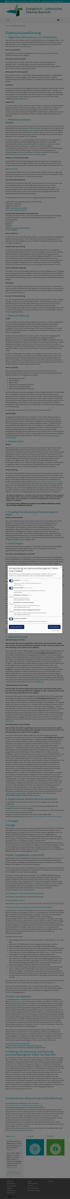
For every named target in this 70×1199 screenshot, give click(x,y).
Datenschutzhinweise (43, 576)
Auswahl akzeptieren (17, 627)
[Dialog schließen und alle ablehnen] (61, 567)
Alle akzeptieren (54, 627)
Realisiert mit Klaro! (56, 630)
